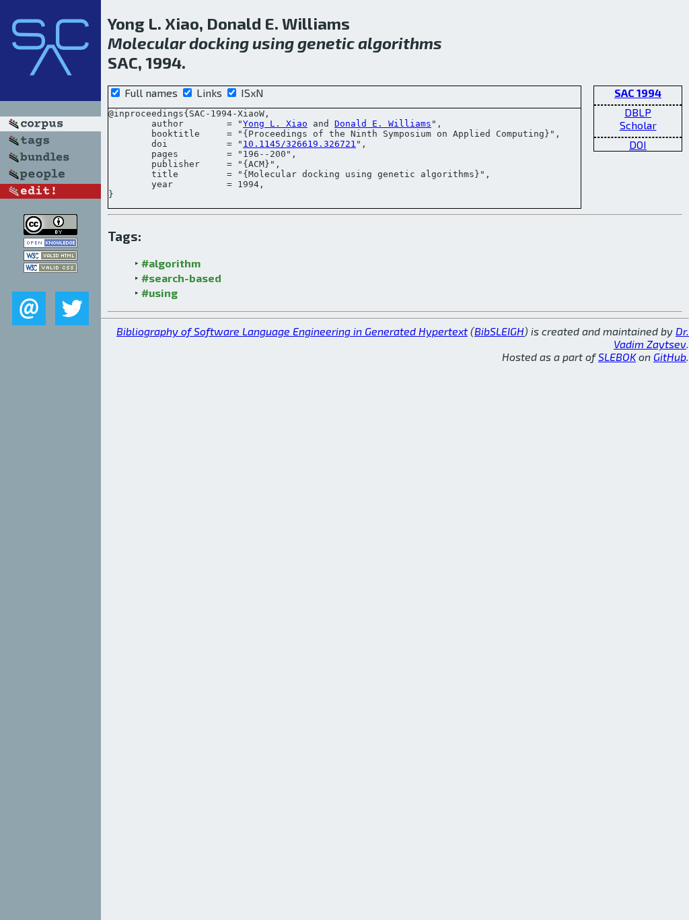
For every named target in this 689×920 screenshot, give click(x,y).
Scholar (638, 125)
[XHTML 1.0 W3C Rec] (50, 256)
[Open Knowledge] (50, 243)
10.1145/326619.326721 (299, 144)
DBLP (637, 112)
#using (159, 292)
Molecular (147, 43)
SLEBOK (617, 356)
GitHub (669, 356)
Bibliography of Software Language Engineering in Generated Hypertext (292, 331)
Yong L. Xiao (275, 124)
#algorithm (171, 263)
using (273, 43)
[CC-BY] (50, 230)
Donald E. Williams (382, 124)
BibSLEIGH (499, 331)
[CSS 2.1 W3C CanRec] (50, 281)
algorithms (400, 43)
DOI (638, 144)
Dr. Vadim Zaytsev (651, 337)
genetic (326, 43)
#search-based (181, 277)
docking (219, 43)
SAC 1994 (637, 92)
